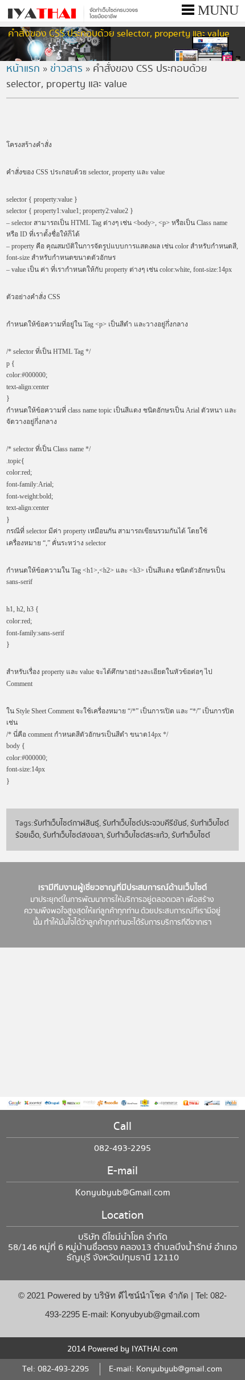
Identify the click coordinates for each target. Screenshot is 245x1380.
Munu (216, 10)
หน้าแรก (23, 68)
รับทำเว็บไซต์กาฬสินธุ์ (66, 823)
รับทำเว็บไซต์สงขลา (73, 835)
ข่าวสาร (66, 68)
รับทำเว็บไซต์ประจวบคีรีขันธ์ (145, 823)
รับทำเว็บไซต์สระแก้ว (137, 835)
